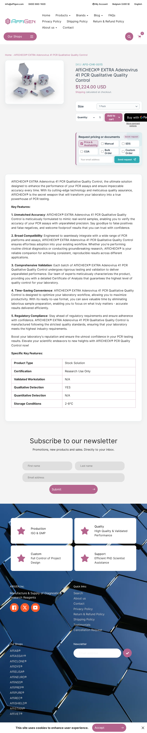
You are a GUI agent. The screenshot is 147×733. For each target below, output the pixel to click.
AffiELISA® (17, 671)
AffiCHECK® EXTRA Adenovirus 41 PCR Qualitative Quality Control (50, 54)
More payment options (133, 124)
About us (80, 598)
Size (81, 106)
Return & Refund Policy (89, 614)
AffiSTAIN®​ (17, 708)
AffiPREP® (17, 687)
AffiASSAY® (18, 656)
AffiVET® (16, 714)
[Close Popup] (143, 727)
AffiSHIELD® (18, 703)
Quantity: (82, 117)
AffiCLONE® (18, 661)
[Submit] (127, 653)
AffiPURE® (17, 692)
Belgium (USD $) (121, 4)
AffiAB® (15, 650)
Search (78, 593)
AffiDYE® (16, 666)
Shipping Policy (84, 619)
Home (8, 54)
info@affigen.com (14, 4)
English (138, 4)
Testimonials (82, 624)
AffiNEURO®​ (18, 677)
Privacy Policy (83, 609)
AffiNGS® (16, 682)
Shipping (80, 92)
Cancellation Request (88, 630)
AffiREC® (16, 698)
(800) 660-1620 (37, 4)
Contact (79, 603)
